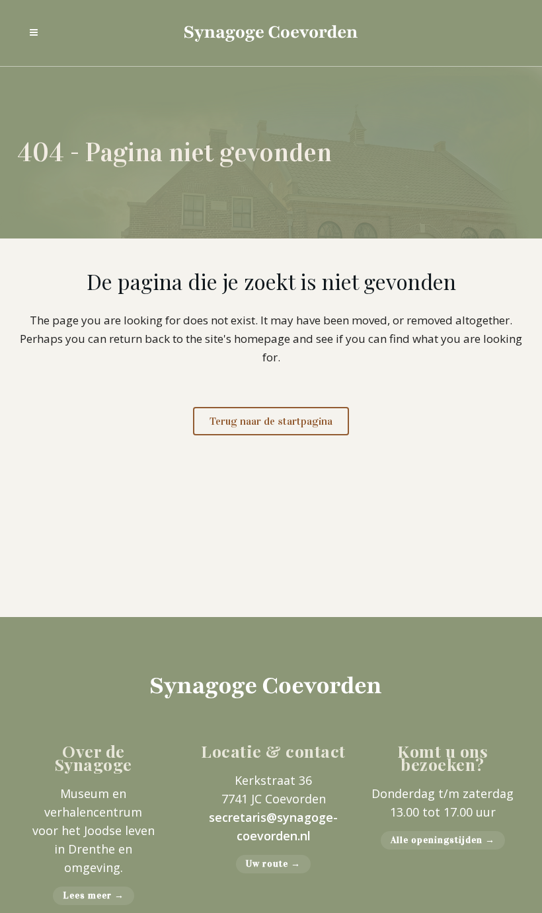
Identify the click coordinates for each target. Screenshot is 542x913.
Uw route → (273, 863)
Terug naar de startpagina (271, 421)
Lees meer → (93, 895)
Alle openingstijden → (443, 840)
